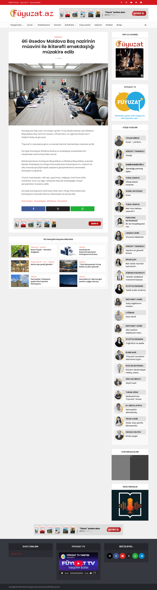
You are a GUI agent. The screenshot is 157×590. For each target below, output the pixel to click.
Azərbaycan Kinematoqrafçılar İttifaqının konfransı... (89, 252)
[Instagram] (110, 556)
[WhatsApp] (135, 556)
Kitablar (109, 25)
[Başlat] (62, 573)
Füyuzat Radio (35, 2)
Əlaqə (119, 25)
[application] (78, 563)
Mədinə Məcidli (36, 262)
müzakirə (63, 201)
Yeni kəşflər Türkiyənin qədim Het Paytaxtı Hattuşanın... (40, 281)
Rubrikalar (69, 25)
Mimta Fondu (16, 554)
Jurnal (29, 25)
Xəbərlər (98, 25)
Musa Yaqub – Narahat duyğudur (41, 250)
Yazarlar (57, 25)
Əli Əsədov (28, 201)
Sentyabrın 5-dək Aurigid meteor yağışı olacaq (90, 280)
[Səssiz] (91, 573)
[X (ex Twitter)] (129, 556)
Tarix (45, 262)
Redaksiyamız (44, 25)
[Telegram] (141, 556)
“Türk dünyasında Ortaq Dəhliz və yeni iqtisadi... (90, 265)
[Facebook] (116, 556)
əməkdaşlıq (40, 201)
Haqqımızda (15, 25)
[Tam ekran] (95, 573)
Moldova (52, 201)
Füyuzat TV (24, 2)
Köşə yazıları (85, 25)
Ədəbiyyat (34, 247)
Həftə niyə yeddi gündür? (42, 264)
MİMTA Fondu (14, 2)
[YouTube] (122, 556)
